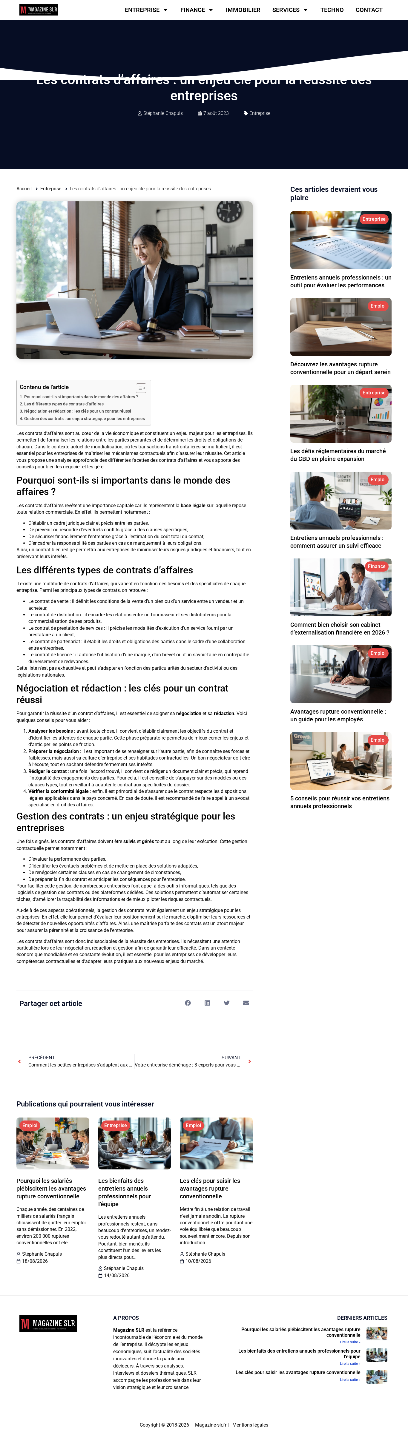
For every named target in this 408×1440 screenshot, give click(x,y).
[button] (187, 1003)
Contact (369, 9)
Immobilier (243, 9)
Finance (192, 9)
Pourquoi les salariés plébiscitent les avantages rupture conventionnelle (51, 1188)
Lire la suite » (350, 1342)
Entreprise (142, 9)
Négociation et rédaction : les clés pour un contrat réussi (77, 411)
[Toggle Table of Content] (138, 388)
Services (286, 9)
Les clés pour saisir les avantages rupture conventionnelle (210, 1188)
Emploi (30, 1125)
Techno (332, 9)
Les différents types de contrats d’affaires (64, 404)
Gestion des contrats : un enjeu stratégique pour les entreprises (84, 418)
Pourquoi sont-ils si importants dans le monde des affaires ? (81, 396)
